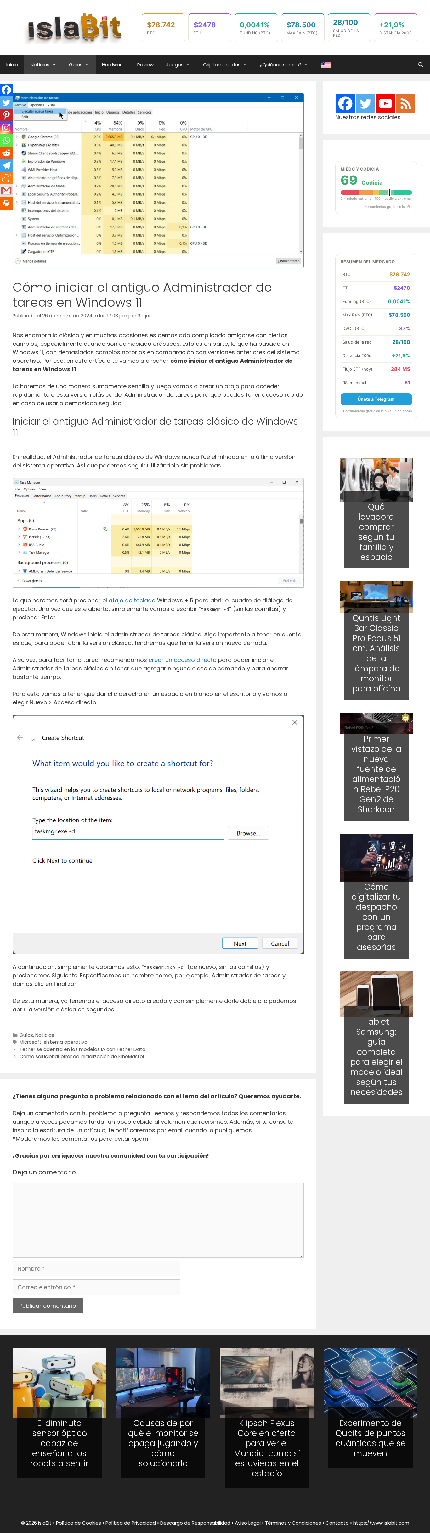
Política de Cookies (78, 1522)
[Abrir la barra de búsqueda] (420, 64)
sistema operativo (66, 1042)
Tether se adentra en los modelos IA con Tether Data (82, 1049)
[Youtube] (385, 103)
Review (145, 64)
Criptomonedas (221, 64)
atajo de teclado (132, 600)
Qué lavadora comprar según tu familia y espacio (376, 531)
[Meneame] (6, 178)
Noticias (40, 64)
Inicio (12, 64)
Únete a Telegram (376, 399)
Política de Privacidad (130, 1522)
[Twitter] (6, 102)
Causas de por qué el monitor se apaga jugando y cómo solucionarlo (163, 1443)
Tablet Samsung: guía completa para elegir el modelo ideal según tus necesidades (376, 1057)
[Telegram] (6, 165)
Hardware (113, 64)
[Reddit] (6, 153)
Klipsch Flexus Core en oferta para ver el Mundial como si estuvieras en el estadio (267, 1448)
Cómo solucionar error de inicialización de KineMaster (82, 1056)
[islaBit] (74, 27)
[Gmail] (6, 190)
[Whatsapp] (6, 140)
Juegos (175, 64)
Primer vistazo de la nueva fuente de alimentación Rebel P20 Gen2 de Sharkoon (376, 774)
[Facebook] (6, 90)
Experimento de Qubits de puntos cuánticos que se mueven (371, 1438)
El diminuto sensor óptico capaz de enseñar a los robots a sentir (59, 1443)
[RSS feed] (405, 103)
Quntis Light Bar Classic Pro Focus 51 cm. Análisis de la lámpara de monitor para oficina (376, 653)
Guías (75, 64)
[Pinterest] (6, 115)
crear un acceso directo (183, 660)
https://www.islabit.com (381, 1522)
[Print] (6, 203)
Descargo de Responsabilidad (195, 1522)
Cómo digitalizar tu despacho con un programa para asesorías (376, 917)
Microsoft (31, 1042)
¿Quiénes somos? (281, 64)
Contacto (337, 1522)
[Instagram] (6, 127)
